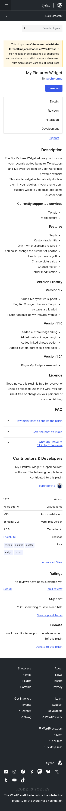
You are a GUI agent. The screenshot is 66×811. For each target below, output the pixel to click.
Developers (55, 711)
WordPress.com (50, 728)
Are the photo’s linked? (47, 432)
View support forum (49, 615)
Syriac (50, 763)
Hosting (57, 681)
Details (54, 101)
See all (8, 589)
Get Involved (22, 698)
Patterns (25, 687)
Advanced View (52, 562)
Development (50, 128)
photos (29, 545)
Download (54, 88)
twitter (18, 552)
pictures (19, 545)
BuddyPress (52, 747)
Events (26, 704)
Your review (54, 589)
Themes (26, 674)
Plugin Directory (53, 15)
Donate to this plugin (49, 646)
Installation (52, 119)
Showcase (24, 668)
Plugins (26, 681)
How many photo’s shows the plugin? (38, 421)
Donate (24, 711)
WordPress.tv (52, 717)
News (58, 674)
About (58, 668)
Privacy (57, 687)
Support (54, 138)
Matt (57, 735)
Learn (58, 698)
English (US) (11, 536)
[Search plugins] (25, 28)
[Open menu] (5, 5)
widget (8, 552)
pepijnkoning (54, 78)
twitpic (8, 545)
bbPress (55, 741)
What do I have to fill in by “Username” (49, 443)
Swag (26, 717)
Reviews (53, 110)
